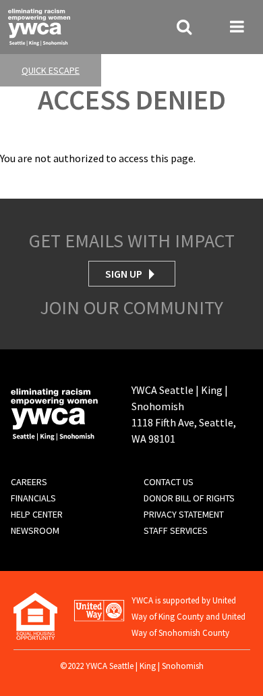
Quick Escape (51, 70)
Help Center (37, 514)
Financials (33, 498)
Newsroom (35, 530)
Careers (29, 482)
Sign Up (123, 273)
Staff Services (176, 530)
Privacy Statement (184, 514)
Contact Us (169, 482)
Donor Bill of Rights (189, 498)
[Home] (39, 25)
